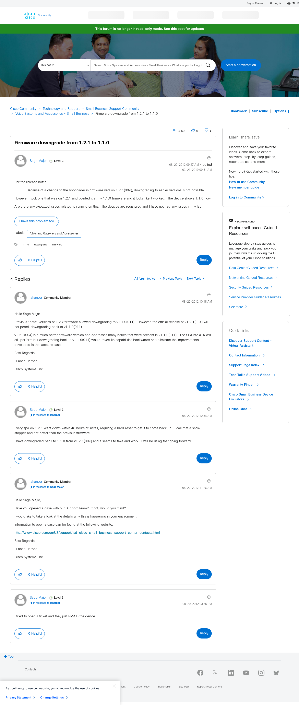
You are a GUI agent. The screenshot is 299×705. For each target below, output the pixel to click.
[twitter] (216, 673)
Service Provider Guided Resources (255, 297)
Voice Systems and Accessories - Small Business (52, 113)
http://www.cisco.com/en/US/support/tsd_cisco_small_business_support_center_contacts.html (87, 532)
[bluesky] (276, 672)
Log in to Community (245, 197)
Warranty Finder (242, 384)
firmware (57, 245)
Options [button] (280, 111)
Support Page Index (245, 365)
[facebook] (200, 673)
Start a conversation (241, 65)
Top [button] (11, 656)
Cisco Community (23, 108)
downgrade (40, 245)
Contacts (30, 669)
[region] (60, 693)
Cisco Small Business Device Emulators (251, 397)
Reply (204, 260)
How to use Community (247, 182)
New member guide (244, 187)
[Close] (114, 686)
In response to (46, 415)
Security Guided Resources (249, 287)
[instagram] (261, 673)
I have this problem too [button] (36, 221)
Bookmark (239, 111)
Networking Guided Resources (251, 277)
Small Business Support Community (112, 108)
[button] (20, 260)
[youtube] (246, 673)
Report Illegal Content (209, 687)
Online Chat (238, 409)
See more (236, 307)
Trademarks (164, 687)
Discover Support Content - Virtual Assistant (250, 343)
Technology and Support (61, 108)
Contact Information (245, 355)
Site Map (184, 687)
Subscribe (260, 111)
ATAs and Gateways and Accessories (54, 233)
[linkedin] (231, 673)
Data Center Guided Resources (251, 268)
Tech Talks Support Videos (250, 375)
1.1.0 (26, 245)
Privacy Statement (18, 697)
